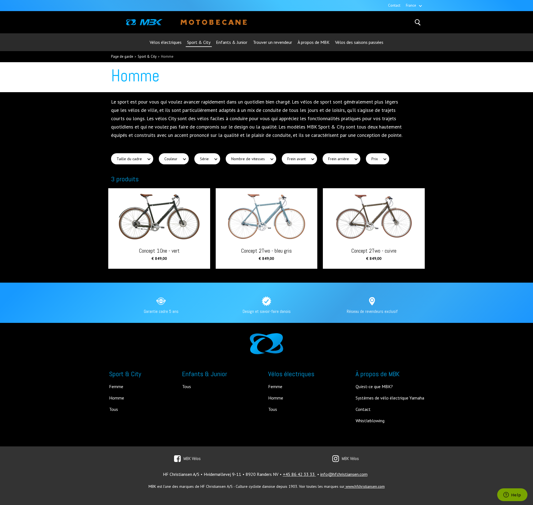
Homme (167, 56)
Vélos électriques (166, 42)
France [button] (411, 5)
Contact (394, 5)
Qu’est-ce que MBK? (374, 386)
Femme (116, 386)
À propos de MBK (314, 42)
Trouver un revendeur (272, 42)
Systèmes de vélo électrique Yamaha (390, 398)
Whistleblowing (370, 420)
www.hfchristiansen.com (365, 486)
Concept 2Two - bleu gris (266, 250)
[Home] (144, 22)
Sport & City (198, 42)
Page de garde (122, 56)
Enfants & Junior (231, 42)
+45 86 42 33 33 (299, 474)
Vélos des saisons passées (359, 42)
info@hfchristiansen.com (344, 474)
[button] (132, 158)
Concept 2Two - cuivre (373, 250)
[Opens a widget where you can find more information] (512, 495)
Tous (113, 409)
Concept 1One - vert (159, 250)
